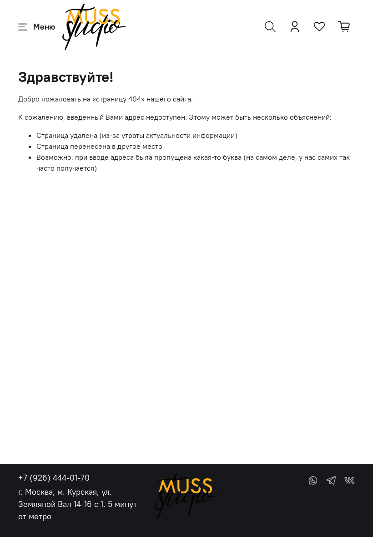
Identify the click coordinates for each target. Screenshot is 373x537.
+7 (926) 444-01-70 (54, 477)
